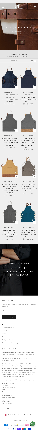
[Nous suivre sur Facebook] (3, 409)
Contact (4, 330)
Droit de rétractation (8, 327)
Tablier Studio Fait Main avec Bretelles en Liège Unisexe (28, 187)
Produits (4, 333)
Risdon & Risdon (9, 92)
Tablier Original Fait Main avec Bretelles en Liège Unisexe (28, 98)
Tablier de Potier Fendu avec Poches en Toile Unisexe (10, 233)
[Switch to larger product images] (32, 61)
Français (26, 56)
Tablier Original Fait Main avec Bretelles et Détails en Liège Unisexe (28, 143)
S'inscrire (9, 317)
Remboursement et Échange (10, 343)
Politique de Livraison (8, 340)
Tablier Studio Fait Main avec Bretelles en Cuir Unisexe (28, 233)
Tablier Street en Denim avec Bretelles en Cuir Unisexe (10, 98)
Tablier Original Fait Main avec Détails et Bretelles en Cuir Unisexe (10, 188)
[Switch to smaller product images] (35, 61)
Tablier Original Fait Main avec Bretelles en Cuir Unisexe (10, 142)
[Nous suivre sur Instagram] (8, 409)
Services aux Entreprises (9, 337)
